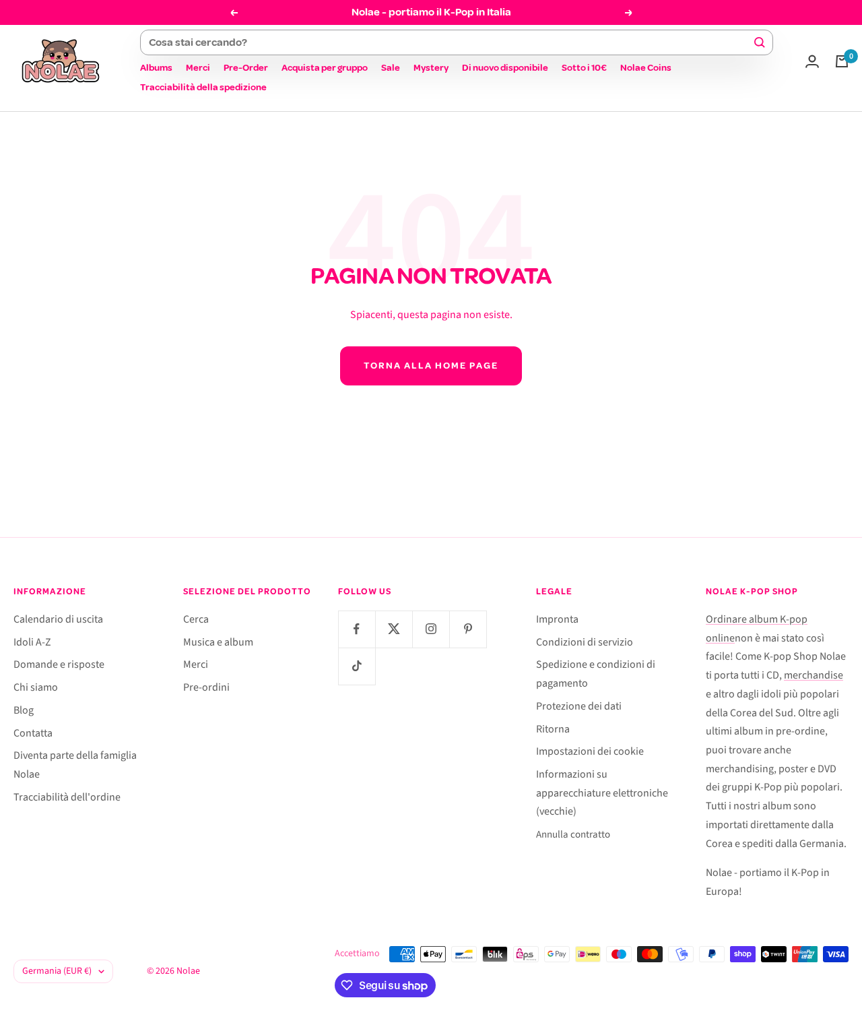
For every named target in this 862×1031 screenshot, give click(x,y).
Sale (390, 67)
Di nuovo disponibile (505, 67)
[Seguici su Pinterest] (467, 629)
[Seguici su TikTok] (356, 666)
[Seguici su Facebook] (356, 629)
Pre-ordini (206, 687)
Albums (156, 67)
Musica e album (218, 642)
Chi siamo (35, 687)
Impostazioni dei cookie (590, 751)
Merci (198, 67)
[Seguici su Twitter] (393, 629)
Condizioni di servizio (584, 642)
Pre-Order (246, 67)
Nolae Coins (645, 67)
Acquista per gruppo (324, 67)
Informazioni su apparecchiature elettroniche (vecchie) (602, 793)
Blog (23, 710)
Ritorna (553, 729)
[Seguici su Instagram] (430, 629)
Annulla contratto (573, 834)
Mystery (431, 67)
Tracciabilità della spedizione (203, 87)
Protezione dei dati (579, 706)
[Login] (812, 61)
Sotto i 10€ (584, 67)
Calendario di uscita (58, 619)
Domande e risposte (58, 664)
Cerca (196, 619)
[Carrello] (842, 61)
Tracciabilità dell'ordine (67, 797)
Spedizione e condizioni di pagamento (595, 674)
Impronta (557, 619)
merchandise (813, 675)
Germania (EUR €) (57, 971)
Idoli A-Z (32, 642)
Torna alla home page (431, 365)
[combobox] (450, 42)
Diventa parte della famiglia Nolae (75, 765)
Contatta (33, 733)
